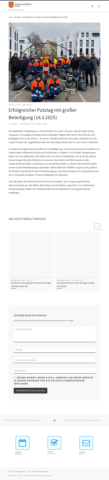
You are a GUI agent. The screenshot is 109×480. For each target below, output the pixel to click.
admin (14, 124)
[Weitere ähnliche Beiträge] (97, 226)
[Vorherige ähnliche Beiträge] (91, 226)
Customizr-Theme (44, 475)
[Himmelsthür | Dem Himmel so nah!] (11, 4)
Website (20, 371)
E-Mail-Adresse (26, 360)
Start (11, 17)
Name (19, 350)
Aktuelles (18, 17)
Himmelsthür (21, 471)
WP (21, 475)
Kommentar (23, 329)
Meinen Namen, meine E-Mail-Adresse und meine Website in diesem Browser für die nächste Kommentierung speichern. (53, 380)
